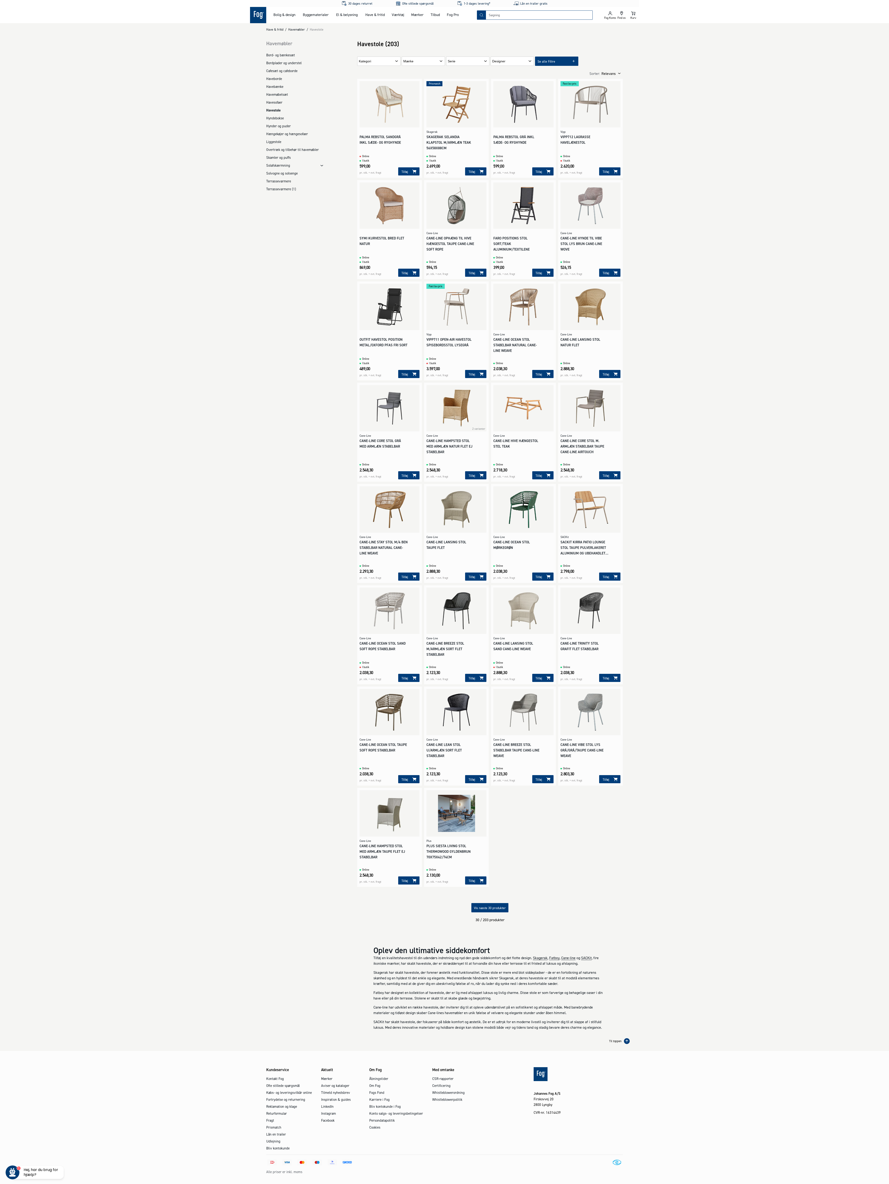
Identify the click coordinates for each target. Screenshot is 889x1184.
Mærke (408, 61)
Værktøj (398, 14)
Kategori (365, 61)
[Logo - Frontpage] (258, 15)
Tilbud (435, 14)
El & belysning (347, 14)
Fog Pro (453, 14)
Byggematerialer (316, 14)
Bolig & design (284, 14)
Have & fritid (375, 14)
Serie (451, 61)
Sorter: (594, 73)
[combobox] (539, 15)
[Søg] (481, 15)
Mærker (417, 14)
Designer (498, 61)
